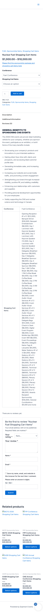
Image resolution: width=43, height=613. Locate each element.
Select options (11, 547)
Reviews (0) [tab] (7, 124)
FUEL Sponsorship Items (12, 51)
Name (8, 455)
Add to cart (17, 93)
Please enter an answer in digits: (17, 479)
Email (7, 464)
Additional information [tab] (11, 119)
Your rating (8, 436)
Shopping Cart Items (31, 51)
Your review (11, 441)
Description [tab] (7, 115)
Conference (7, 70)
